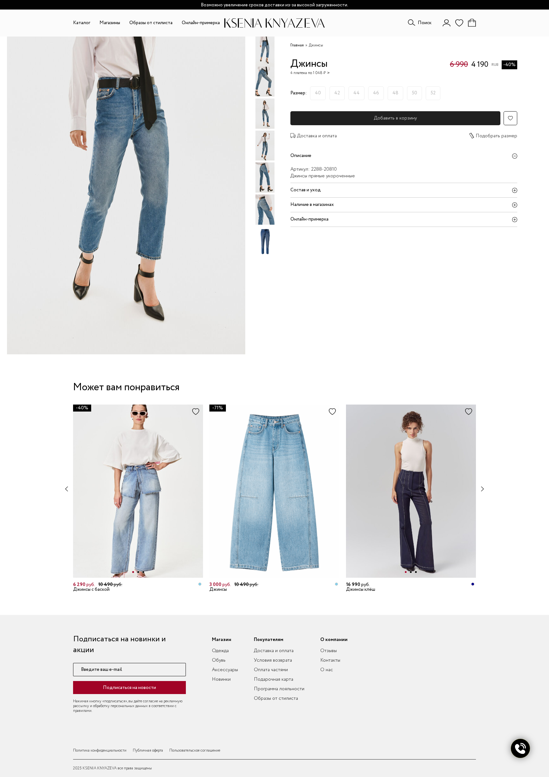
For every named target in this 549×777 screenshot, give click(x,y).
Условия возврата (273, 660)
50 (414, 93)
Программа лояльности (279, 688)
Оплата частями (271, 669)
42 (337, 93)
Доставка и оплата (317, 136)
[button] (133, 572)
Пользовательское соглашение (194, 750)
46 (376, 93)
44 (356, 93)
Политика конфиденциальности (99, 750)
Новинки (221, 679)
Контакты (330, 660)
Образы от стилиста (151, 22)
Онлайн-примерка (201, 22)
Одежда (220, 650)
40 (318, 93)
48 (395, 93)
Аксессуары (225, 669)
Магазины (109, 22)
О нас (326, 669)
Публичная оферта (148, 750)
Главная (297, 45)
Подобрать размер (496, 136)
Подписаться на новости (129, 687)
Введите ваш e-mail (101, 669)
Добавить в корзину (395, 118)
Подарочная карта (273, 679)
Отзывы (328, 650)
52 (433, 93)
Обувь (219, 660)
